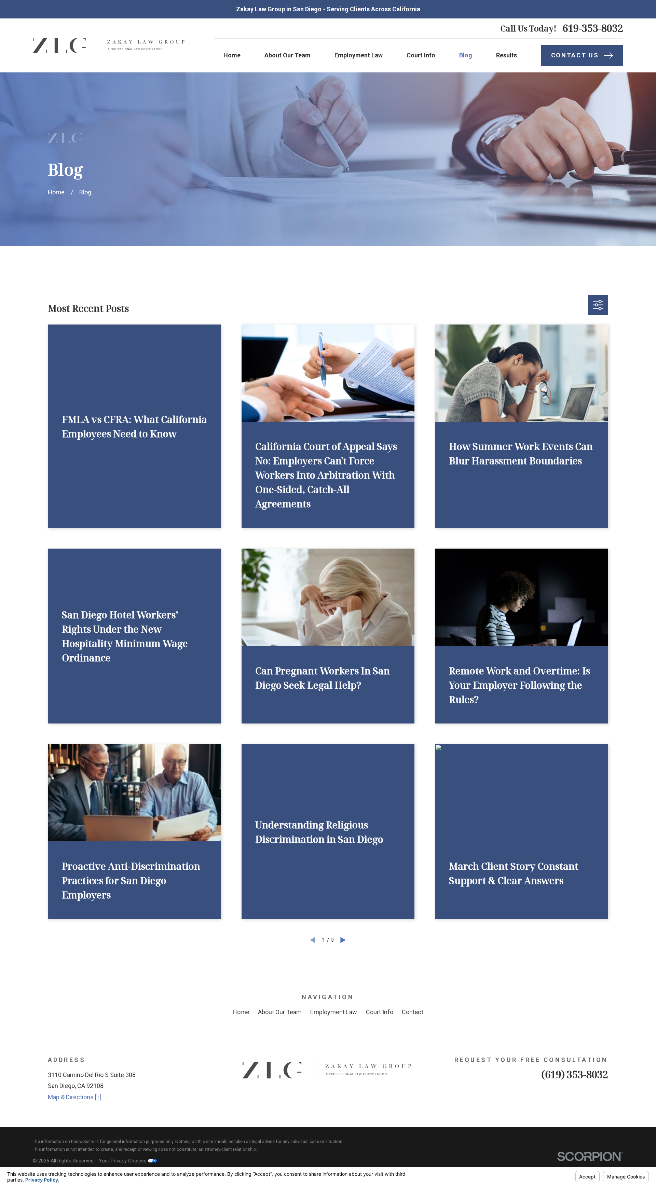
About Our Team (280, 1012)
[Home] (110, 45)
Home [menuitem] (232, 55)
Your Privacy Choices (123, 1161)
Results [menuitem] (506, 55)
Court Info (379, 1012)
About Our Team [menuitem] (287, 55)
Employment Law (333, 1012)
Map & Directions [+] (74, 1097)
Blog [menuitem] (465, 55)
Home (241, 1012)
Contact (412, 1012)
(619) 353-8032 (574, 1074)
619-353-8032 (592, 28)
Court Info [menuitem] (421, 55)
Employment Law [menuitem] (358, 55)
